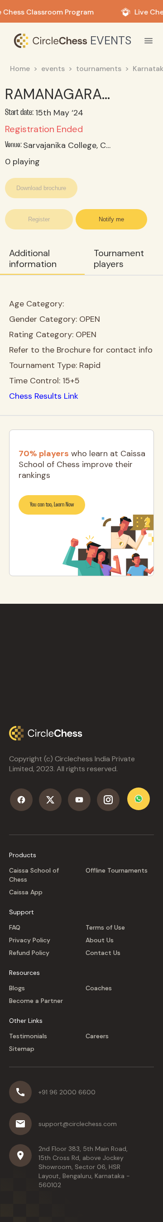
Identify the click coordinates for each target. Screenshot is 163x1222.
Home (20, 68)
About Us (100, 940)
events (53, 68)
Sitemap (21, 1049)
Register (39, 219)
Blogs (17, 988)
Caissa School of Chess (34, 874)
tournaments (98, 68)
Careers (97, 1036)
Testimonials (28, 1036)
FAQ (14, 927)
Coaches (99, 988)
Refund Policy (29, 953)
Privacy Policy (29, 940)
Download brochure (41, 188)
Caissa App (26, 892)
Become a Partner (36, 1001)
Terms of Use (105, 927)
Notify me (111, 219)
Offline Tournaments (117, 870)
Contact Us (103, 953)
